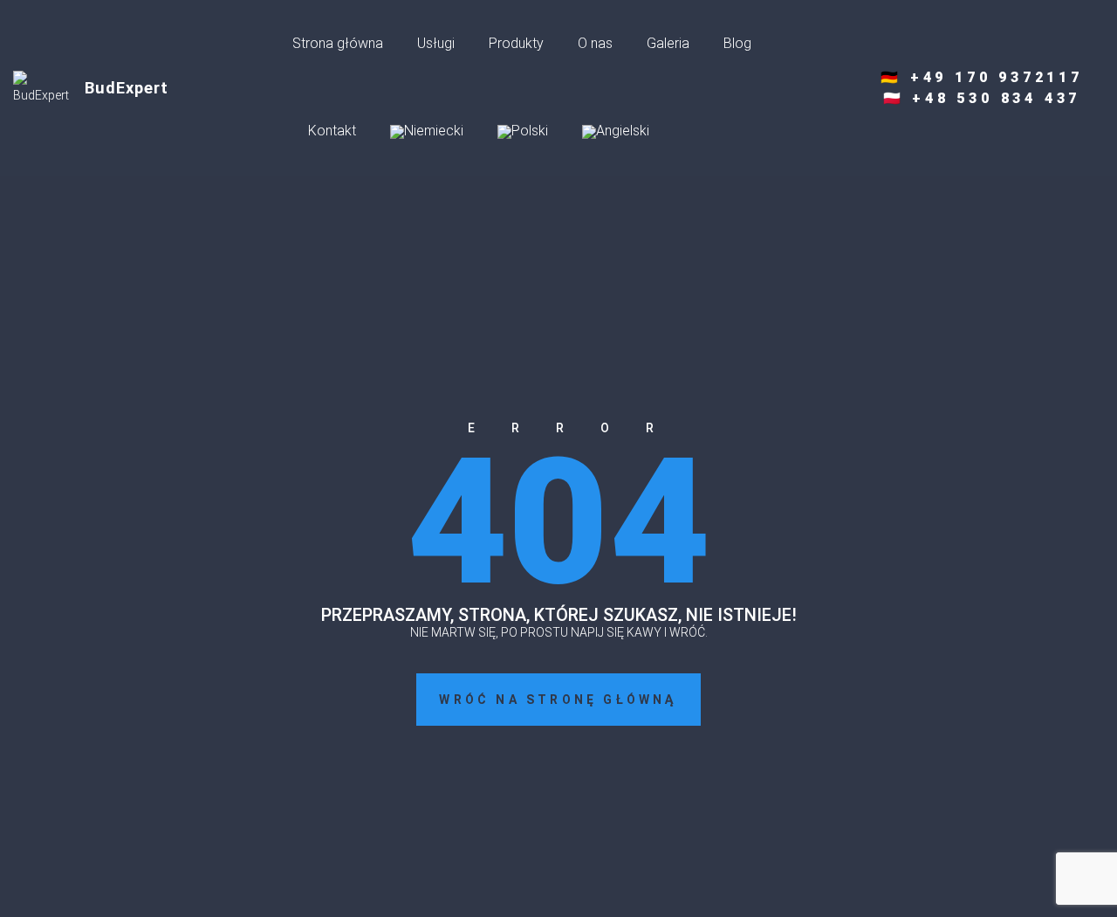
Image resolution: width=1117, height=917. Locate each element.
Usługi (436, 43)
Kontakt (332, 130)
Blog (737, 43)
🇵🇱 (982, 98)
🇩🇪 (982, 77)
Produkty (516, 43)
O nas (595, 43)
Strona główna (337, 43)
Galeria (668, 43)
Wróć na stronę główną (558, 700)
